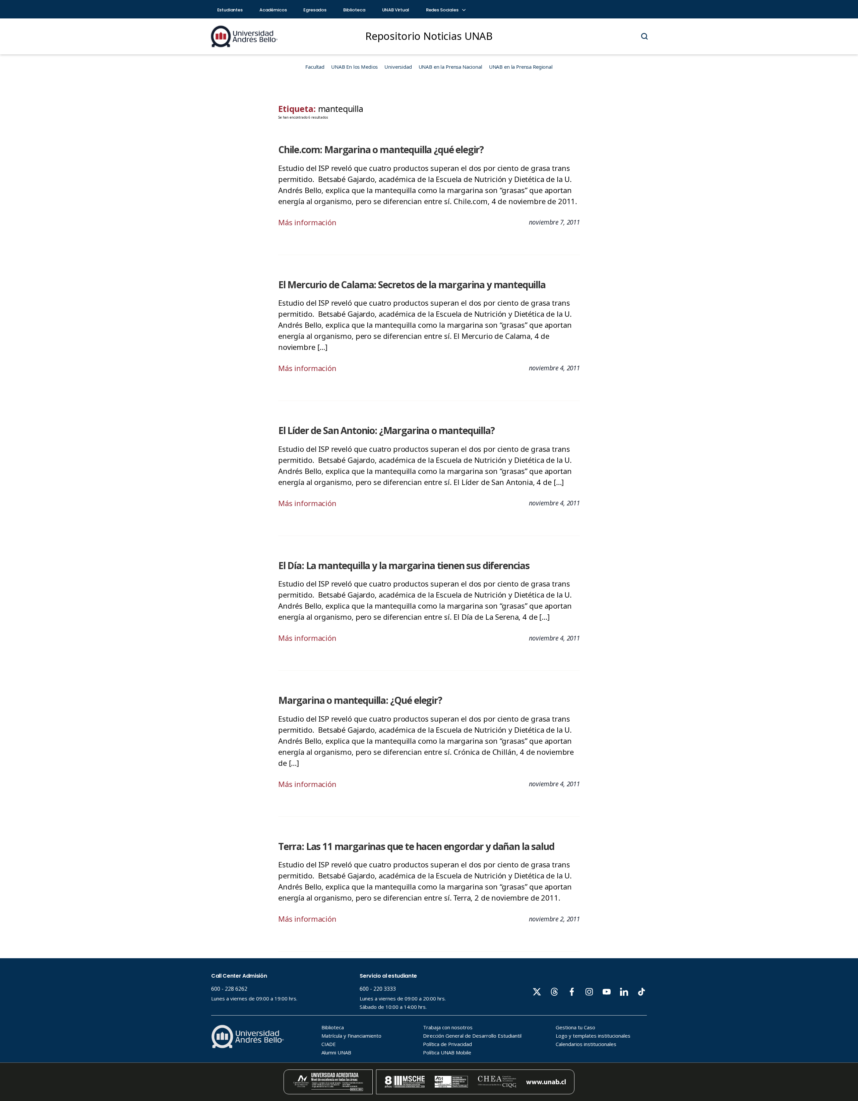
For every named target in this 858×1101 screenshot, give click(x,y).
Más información (307, 222)
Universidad (398, 66)
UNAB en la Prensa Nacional (450, 66)
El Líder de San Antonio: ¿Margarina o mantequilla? (386, 430)
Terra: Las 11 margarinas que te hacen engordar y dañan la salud (416, 846)
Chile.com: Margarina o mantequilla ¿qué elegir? (381, 149)
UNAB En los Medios (354, 66)
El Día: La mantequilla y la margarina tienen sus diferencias (404, 565)
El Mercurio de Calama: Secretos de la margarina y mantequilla (412, 284)
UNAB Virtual (395, 10)
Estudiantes (230, 10)
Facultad (314, 66)
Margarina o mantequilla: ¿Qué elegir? (360, 700)
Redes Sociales (442, 10)
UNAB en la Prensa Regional (521, 66)
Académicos (273, 10)
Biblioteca (354, 10)
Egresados (314, 10)
